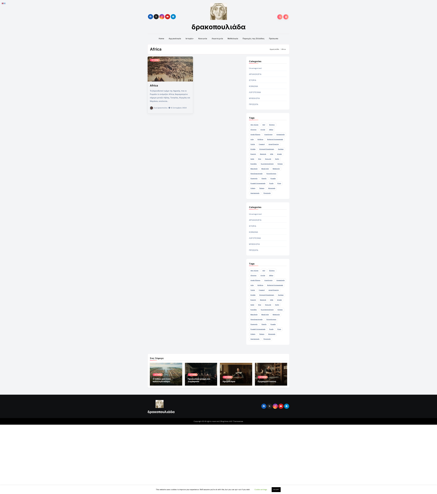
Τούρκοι (261, 188)
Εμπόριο (280, 149)
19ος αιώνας (254, 125)
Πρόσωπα (273, 38)
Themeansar (238, 421)
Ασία (252, 139)
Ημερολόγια (229, 381)
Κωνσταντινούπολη (267, 164)
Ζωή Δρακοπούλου (161, 108)
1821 (263, 125)
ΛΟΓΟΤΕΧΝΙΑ (255, 92)
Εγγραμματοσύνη (267, 381)
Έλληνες (272, 125)
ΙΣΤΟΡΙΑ (155, 60)
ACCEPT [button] (276, 490)
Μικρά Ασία (265, 169)
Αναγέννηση (268, 134)
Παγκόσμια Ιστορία (256, 174)
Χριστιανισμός (254, 193)
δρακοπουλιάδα (219, 27)
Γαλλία (252, 144)
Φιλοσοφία (271, 188)
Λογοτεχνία (217, 38)
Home (161, 38)
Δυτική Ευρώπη (274, 144)
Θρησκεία (263, 154)
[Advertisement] (68, 459)
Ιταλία (252, 159)
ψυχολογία (267, 193)
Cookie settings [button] (260, 489)
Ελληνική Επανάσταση (266, 149)
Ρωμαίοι (273, 178)
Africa (154, 85)
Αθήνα (271, 130)
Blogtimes (225, 421)
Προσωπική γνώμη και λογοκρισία (199, 380)
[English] (3, 3)
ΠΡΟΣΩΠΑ (253, 104)
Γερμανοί (262, 144)
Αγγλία (262, 130)
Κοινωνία (202, 38)
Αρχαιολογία (175, 38)
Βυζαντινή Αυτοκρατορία (275, 139)
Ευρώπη (253, 154)
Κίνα (259, 159)
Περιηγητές (254, 178)
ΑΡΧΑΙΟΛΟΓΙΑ (255, 74)
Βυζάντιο (260, 139)
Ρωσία (271, 183)
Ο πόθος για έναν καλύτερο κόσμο (162, 380)
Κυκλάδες (253, 164)
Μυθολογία (233, 38)
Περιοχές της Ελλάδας (253, 38)
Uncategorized (255, 68)
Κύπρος (280, 164)
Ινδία (271, 154)
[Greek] (5, 3)
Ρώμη (279, 183)
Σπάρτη (252, 188)
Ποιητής (264, 178)
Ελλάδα (252, 149)
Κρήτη (277, 159)
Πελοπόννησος (271, 174)
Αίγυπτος (253, 130)
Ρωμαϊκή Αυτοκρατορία (257, 183)
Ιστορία (189, 38)
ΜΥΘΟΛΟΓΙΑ (254, 98)
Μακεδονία (253, 169)
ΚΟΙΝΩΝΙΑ (253, 86)
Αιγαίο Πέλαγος (255, 134)
